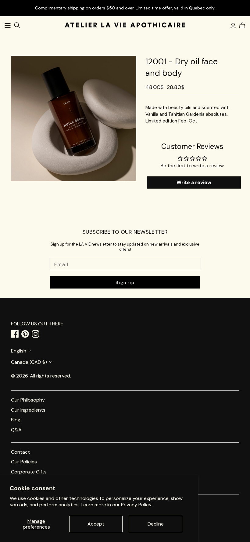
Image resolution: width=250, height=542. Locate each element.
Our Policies (24, 462)
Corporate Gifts (29, 472)
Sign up (125, 282)
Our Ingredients (28, 410)
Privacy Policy (136, 504)
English (18, 351)
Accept (96, 524)
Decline (156, 524)
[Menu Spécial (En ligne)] (8, 26)
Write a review (194, 182)
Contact (20, 452)
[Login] (233, 25)
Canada (29, 362)
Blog (15, 419)
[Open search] (17, 25)
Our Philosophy (28, 400)
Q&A (16, 430)
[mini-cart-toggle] (241, 25)
